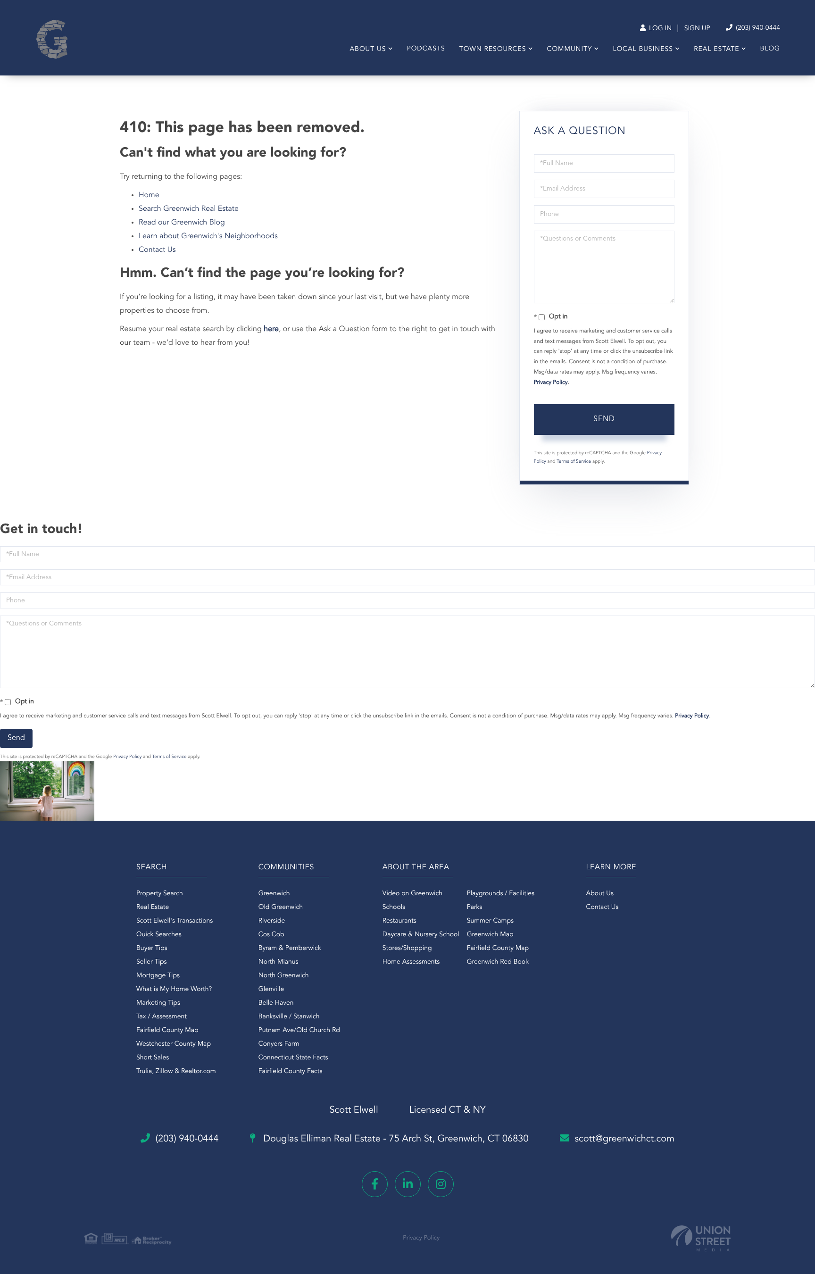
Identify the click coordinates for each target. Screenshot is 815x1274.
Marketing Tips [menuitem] (158, 1003)
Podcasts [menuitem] (426, 49)
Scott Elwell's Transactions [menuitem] (174, 921)
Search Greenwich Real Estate (189, 209)
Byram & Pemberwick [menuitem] (289, 948)
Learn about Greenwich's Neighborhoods (208, 236)
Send (604, 419)
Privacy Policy (551, 382)
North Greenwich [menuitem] (283, 976)
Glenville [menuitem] (271, 989)
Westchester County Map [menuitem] (173, 1044)
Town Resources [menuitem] (492, 49)
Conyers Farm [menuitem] (278, 1044)
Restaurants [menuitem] (399, 921)
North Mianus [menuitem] (278, 962)
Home (149, 195)
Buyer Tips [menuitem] (151, 948)
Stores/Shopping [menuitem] (407, 948)
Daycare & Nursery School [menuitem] (421, 935)
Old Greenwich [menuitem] (280, 907)
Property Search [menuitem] (159, 894)
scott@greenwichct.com (625, 1139)
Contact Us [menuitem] (602, 907)
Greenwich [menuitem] (274, 894)
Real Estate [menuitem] (716, 49)
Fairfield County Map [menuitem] (167, 1030)
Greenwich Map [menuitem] (490, 935)
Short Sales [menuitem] (152, 1058)
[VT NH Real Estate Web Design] (701, 1238)
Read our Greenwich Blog (182, 222)
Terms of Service (574, 461)
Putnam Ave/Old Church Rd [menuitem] (299, 1030)
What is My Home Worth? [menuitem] (174, 989)
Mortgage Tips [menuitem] (158, 976)
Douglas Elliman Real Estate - (395, 1139)
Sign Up (697, 28)
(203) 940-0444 (757, 28)
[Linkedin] (408, 1184)
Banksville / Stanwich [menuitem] (289, 1017)
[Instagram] (441, 1184)
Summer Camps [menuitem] (490, 921)
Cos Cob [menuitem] (271, 935)
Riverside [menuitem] (271, 921)
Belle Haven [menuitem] (276, 1003)
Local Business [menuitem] (643, 49)
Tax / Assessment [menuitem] (161, 1017)
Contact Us (157, 250)
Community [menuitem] (569, 49)
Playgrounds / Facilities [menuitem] (500, 894)
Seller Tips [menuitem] (151, 962)
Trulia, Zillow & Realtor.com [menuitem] (176, 1071)
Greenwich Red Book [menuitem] (498, 962)
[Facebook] (375, 1184)
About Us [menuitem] (367, 49)
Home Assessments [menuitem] (411, 962)
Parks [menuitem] (474, 907)
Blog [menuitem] (770, 49)
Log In (659, 28)
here (271, 329)
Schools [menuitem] (394, 907)
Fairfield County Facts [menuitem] (290, 1071)
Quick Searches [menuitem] (159, 935)
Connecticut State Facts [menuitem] (293, 1058)
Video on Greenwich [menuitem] (412, 894)
